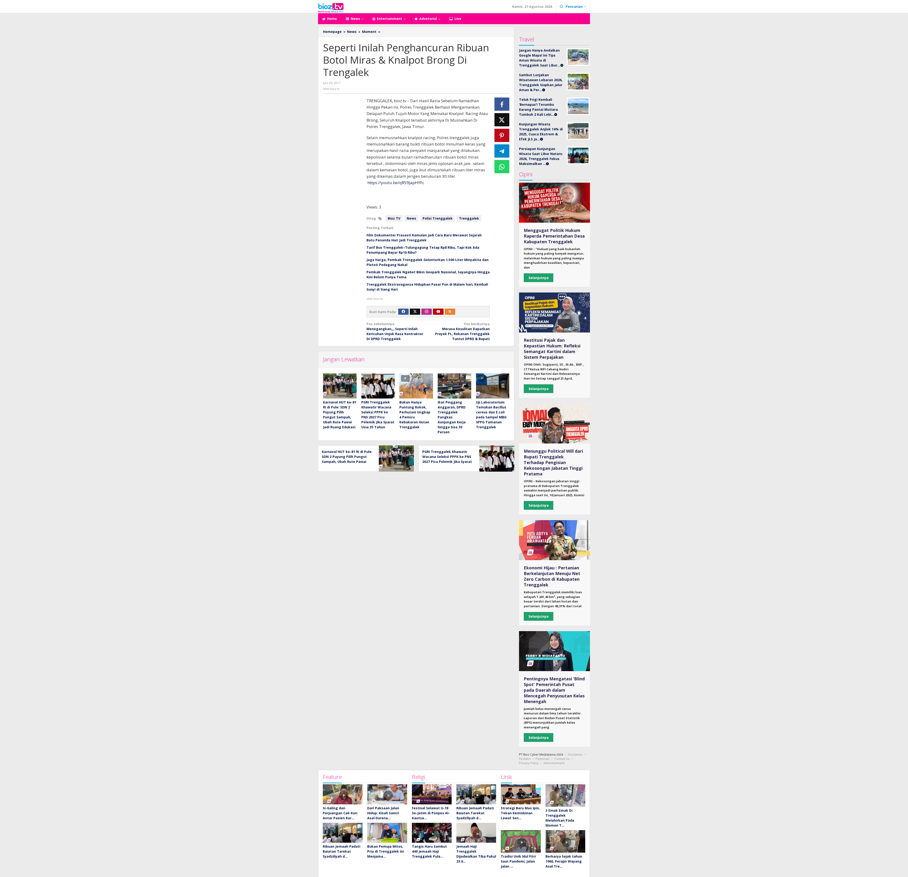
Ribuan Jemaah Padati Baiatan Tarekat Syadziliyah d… (341, 851)
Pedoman (543, 759)
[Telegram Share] (502, 151)
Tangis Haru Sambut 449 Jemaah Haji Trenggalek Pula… (429, 851)
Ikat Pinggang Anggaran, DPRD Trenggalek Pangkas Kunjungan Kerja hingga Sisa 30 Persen (452, 417)
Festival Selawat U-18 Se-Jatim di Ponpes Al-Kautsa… (431, 813)
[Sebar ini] (502, 104)
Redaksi (525, 759)
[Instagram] (426, 312)
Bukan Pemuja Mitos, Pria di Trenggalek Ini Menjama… (385, 851)
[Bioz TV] (331, 7)
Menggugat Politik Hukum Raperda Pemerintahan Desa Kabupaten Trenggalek (554, 235)
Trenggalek (469, 218)
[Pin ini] (502, 135)
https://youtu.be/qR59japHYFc (395, 182)
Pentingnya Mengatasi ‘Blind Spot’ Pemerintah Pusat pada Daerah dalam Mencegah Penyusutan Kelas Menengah (554, 690)
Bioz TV (394, 218)
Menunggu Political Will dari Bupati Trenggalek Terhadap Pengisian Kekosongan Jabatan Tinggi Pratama (553, 462)
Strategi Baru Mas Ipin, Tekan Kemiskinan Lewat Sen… (520, 813)
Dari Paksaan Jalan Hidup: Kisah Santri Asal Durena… (383, 813)
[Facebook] (403, 312)
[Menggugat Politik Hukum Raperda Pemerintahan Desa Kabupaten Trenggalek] (554, 203)
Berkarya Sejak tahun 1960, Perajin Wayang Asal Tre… (564, 861)
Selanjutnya (538, 277)
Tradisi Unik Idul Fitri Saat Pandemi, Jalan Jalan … (518, 861)
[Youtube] (438, 312)
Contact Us (562, 759)
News (411, 218)
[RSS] (450, 312)
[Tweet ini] (502, 119)
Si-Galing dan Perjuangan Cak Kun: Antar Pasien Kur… (340, 813)
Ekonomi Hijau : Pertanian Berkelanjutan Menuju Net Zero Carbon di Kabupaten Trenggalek (552, 576)
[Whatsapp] (502, 166)
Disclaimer (575, 754)
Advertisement (553, 763)
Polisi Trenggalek (438, 218)
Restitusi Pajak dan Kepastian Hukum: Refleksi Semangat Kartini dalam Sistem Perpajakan (552, 348)
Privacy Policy (528, 763)
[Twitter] (415, 312)
